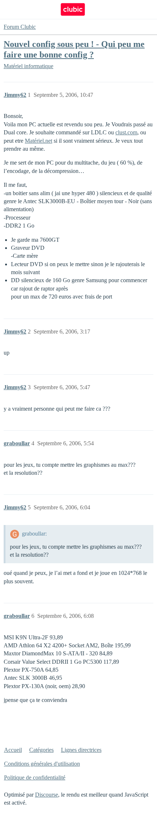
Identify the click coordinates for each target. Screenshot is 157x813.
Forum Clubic (20, 27)
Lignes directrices (81, 750)
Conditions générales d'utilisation (42, 764)
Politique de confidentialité (34, 777)
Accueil (13, 750)
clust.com (126, 132)
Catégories (41, 750)
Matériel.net (38, 141)
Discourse (46, 795)
